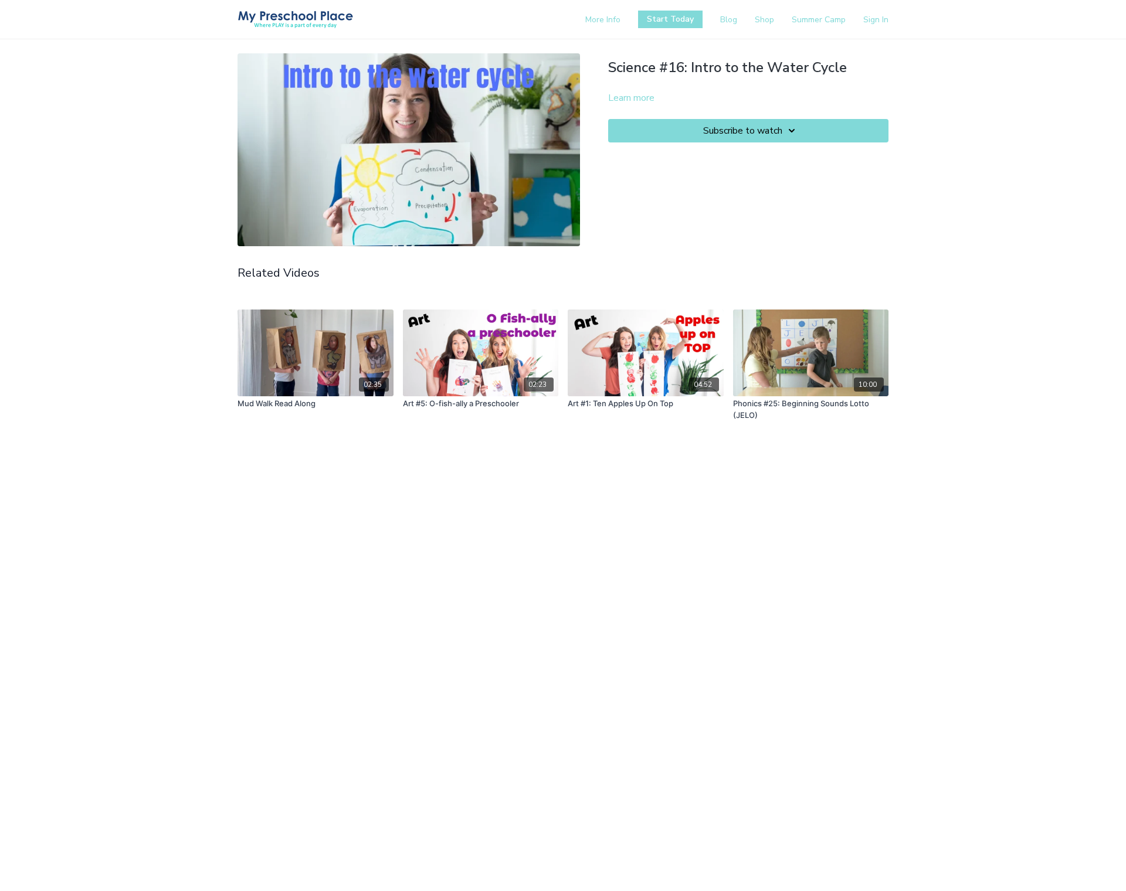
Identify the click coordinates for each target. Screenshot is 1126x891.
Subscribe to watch (742, 130)
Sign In (875, 19)
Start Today (670, 19)
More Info (602, 19)
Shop (764, 19)
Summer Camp (819, 19)
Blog (728, 19)
